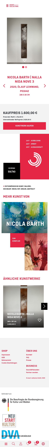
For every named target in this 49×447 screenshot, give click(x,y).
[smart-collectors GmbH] (12, 5)
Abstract (31, 189)
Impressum (6, 355)
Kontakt (29, 355)
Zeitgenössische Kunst (14, 186)
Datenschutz (6, 360)
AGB (3, 357)
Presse (28, 360)
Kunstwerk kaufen (24, 126)
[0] (28, 444)
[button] (44, 306)
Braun (23, 189)
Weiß (14, 189)
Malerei (27, 186)
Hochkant (7, 189)
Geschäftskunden (32, 370)
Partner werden (32, 372)
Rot (18, 189)
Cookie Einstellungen (9, 363)
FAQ (27, 357)
